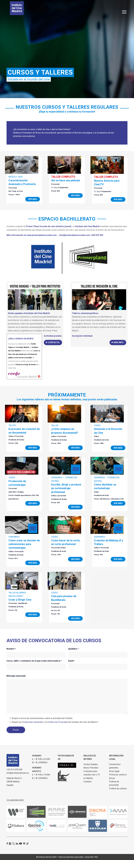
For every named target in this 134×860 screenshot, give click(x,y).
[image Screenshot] (17, 813)
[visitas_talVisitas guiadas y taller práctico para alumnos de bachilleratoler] (35, 296)
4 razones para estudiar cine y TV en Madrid (91, 774)
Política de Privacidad (58, 722)
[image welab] (58, 827)
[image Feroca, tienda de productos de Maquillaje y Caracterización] (119, 827)
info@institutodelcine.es (18, 773)
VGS (96, 857)
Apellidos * (73, 649)
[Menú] (124, 8)
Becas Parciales (90, 767)
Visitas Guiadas (90, 764)
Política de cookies (118, 788)
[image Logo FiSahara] (17, 827)
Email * (71, 661)
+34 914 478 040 (14, 769)
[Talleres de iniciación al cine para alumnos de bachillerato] (99, 296)
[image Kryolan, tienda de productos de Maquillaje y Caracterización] (98, 827)
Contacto (87, 781)
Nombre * (11, 649)
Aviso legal (114, 771)
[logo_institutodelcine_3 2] (17, 8)
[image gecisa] (37, 827)
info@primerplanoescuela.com (74, 235)
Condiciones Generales (32, 722)
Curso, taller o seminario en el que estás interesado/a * (34, 661)
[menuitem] (124, 8)
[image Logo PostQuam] (78, 827)
